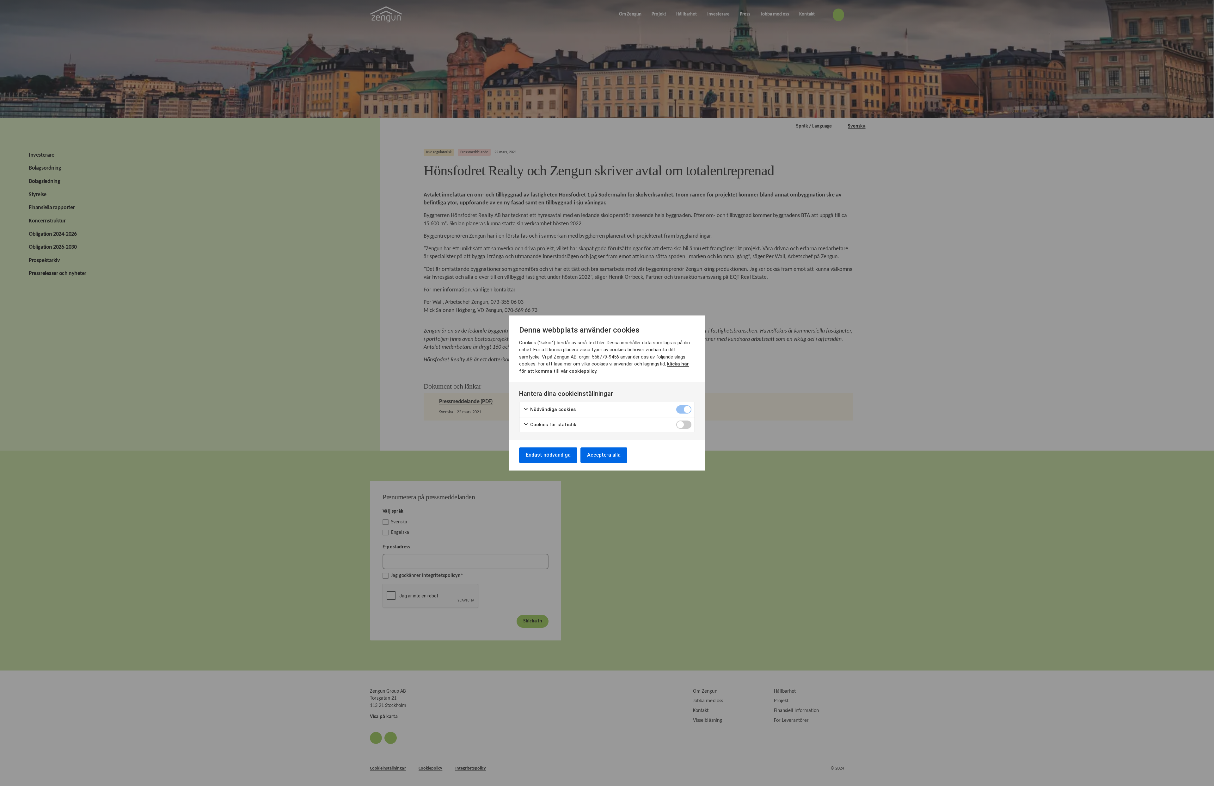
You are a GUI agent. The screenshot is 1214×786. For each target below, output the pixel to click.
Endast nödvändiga (548, 455)
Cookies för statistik (552, 424)
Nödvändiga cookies (552, 409)
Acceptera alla (604, 455)
